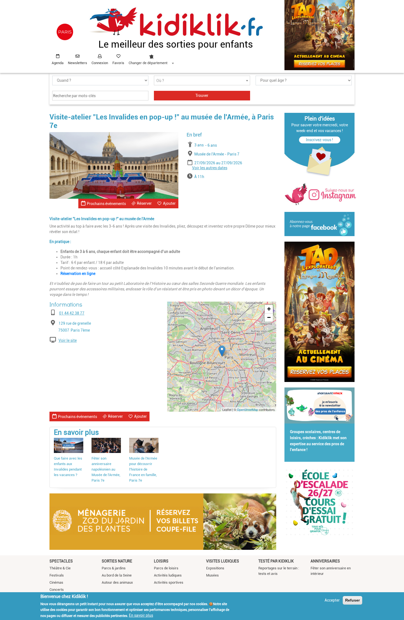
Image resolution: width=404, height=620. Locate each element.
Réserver (144, 203)
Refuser (352, 600)
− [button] (269, 317)
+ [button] (269, 308)
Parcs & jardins (114, 568)
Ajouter (169, 203)
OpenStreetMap (247, 409)
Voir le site (68, 340)
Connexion (100, 63)
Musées (212, 575)
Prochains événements (106, 203)
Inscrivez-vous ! (319, 140)
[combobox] (151, 58)
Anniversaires (325, 561)
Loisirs (161, 561)
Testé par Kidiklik (276, 561)
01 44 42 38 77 (71, 313)
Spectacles (61, 561)
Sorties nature (117, 561)
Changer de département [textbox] (148, 63)
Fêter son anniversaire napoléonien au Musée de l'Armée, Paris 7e (106, 469)
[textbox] (202, 81)
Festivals (56, 575)
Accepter (332, 600)
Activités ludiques (168, 575)
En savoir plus (141, 615)
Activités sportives (168, 582)
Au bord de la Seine (117, 575)
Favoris (118, 63)
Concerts (56, 590)
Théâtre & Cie (60, 568)
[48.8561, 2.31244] (221, 351)
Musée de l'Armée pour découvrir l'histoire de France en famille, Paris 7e (143, 469)
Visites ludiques (222, 561)
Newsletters (77, 63)
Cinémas (56, 582)
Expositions (215, 568)
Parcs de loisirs (166, 568)
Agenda (57, 63)
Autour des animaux (117, 582)
